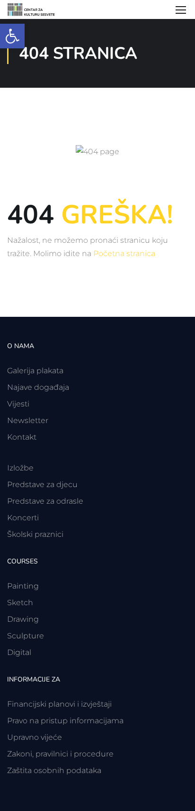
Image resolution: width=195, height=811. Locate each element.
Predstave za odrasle (45, 501)
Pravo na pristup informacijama (65, 720)
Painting (23, 585)
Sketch (20, 602)
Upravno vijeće (34, 737)
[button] (12, 36)
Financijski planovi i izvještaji (59, 704)
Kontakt (21, 437)
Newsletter (27, 420)
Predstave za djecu (42, 484)
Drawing (23, 619)
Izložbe (20, 467)
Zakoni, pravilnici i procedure (60, 753)
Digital (19, 652)
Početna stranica (124, 253)
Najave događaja (38, 387)
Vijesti (18, 403)
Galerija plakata (35, 370)
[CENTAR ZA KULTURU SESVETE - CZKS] (35, 9)
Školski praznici (35, 534)
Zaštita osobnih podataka (54, 770)
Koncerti (23, 517)
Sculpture (25, 635)
